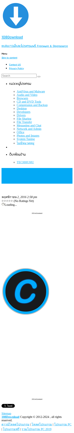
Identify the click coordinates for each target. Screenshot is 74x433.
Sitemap (6, 413)
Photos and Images (28, 135)
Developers (23, 111)
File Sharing (24, 118)
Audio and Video (27, 94)
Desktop (22, 108)
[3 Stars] (7, 201)
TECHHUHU (25, 162)
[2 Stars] (5, 201)
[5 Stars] (12, 201)
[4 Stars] (9, 201)
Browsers (22, 98)
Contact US (15, 65)
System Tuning (26, 139)
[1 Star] (3, 201)
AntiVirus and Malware (31, 91)
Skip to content (9, 58)
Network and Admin (29, 128)
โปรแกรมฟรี (11, 429)
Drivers (21, 115)
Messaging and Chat (29, 125)
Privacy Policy (16, 68)
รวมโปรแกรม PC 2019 (36, 429)
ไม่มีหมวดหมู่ (25, 143)
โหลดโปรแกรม (41, 424)
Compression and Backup (32, 105)
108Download (10, 416)
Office (20, 132)
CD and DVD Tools (29, 101)
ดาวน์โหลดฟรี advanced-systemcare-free (28, 175)
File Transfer (24, 122)
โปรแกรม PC (63, 424)
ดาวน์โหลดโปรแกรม (15, 424)
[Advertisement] (37, 238)
